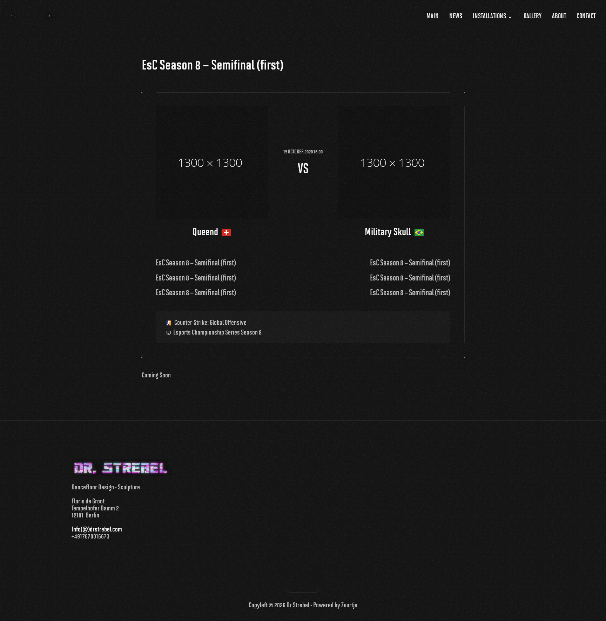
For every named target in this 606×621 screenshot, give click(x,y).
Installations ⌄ (493, 16)
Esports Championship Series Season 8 (217, 332)
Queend (206, 231)
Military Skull (389, 231)
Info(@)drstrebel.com (97, 529)
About (559, 16)
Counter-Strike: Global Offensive (210, 322)
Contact (586, 16)
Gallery (532, 16)
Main (432, 16)
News (455, 16)
